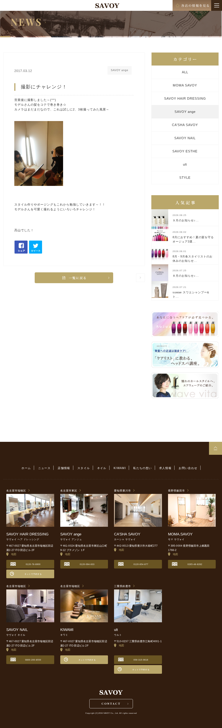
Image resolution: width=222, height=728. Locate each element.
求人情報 (165, 468)
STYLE (185, 177)
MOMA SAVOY (185, 85)
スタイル (83, 468)
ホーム (26, 468)
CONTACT (111, 703)
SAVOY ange (185, 111)
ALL (185, 72)
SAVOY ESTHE (185, 151)
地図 (12, 554)
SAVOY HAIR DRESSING (185, 98)
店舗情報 (64, 468)
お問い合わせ (188, 468)
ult (185, 164)
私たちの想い (142, 468)
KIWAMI (120, 468)
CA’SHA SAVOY (185, 125)
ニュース (44, 468)
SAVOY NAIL (185, 138)
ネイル (101, 468)
